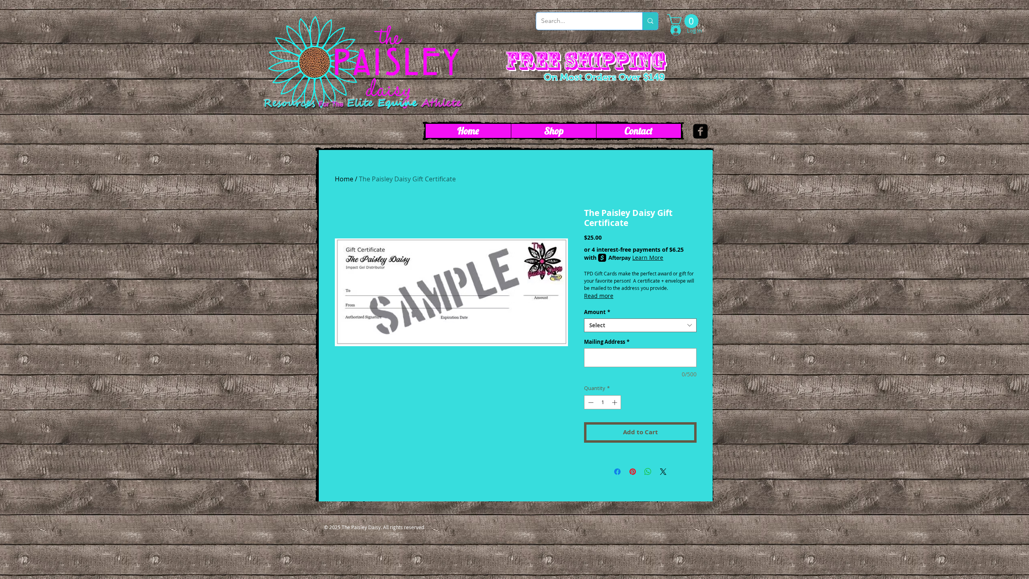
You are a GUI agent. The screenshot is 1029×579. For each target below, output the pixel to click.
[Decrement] (590, 402)
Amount (597, 312)
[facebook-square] (700, 131)
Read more (598, 296)
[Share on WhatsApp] (648, 471)
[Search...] (650, 21)
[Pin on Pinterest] (632, 471)
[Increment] (615, 402)
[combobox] (640, 325)
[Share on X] (663, 471)
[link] (684, 21)
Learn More (647, 257)
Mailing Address (606, 342)
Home (344, 179)
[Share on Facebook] (617, 471)
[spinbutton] (603, 402)
